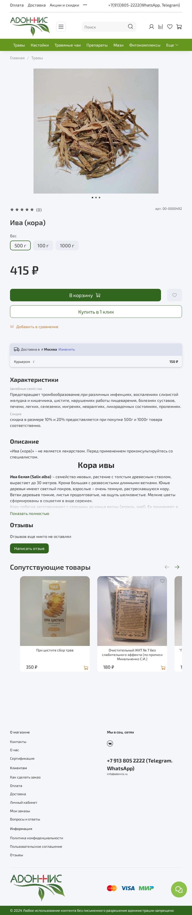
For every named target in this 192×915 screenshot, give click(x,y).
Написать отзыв (29, 548)
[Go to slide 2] (96, 197)
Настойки (40, 45)
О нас (14, 750)
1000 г (67, 245)
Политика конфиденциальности (36, 838)
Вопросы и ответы (25, 819)
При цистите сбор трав (55, 650)
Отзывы (16, 855)
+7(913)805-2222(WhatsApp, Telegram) (144, 5)
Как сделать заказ (25, 777)
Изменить (66, 349)
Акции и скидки (64, 5)
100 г (43, 245)
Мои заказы (20, 811)
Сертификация (22, 758)
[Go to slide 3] (99, 197)
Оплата (17, 5)
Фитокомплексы (144, 45)
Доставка (37, 5)
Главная (17, 57)
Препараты (97, 45)
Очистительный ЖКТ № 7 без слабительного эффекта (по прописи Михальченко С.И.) (132, 654)
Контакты (18, 741)
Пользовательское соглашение (36, 846)
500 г (20, 245)
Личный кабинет (23, 802)
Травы (19, 45)
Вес (13, 235)
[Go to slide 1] (92, 197)
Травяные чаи (67, 45)
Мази (119, 45)
